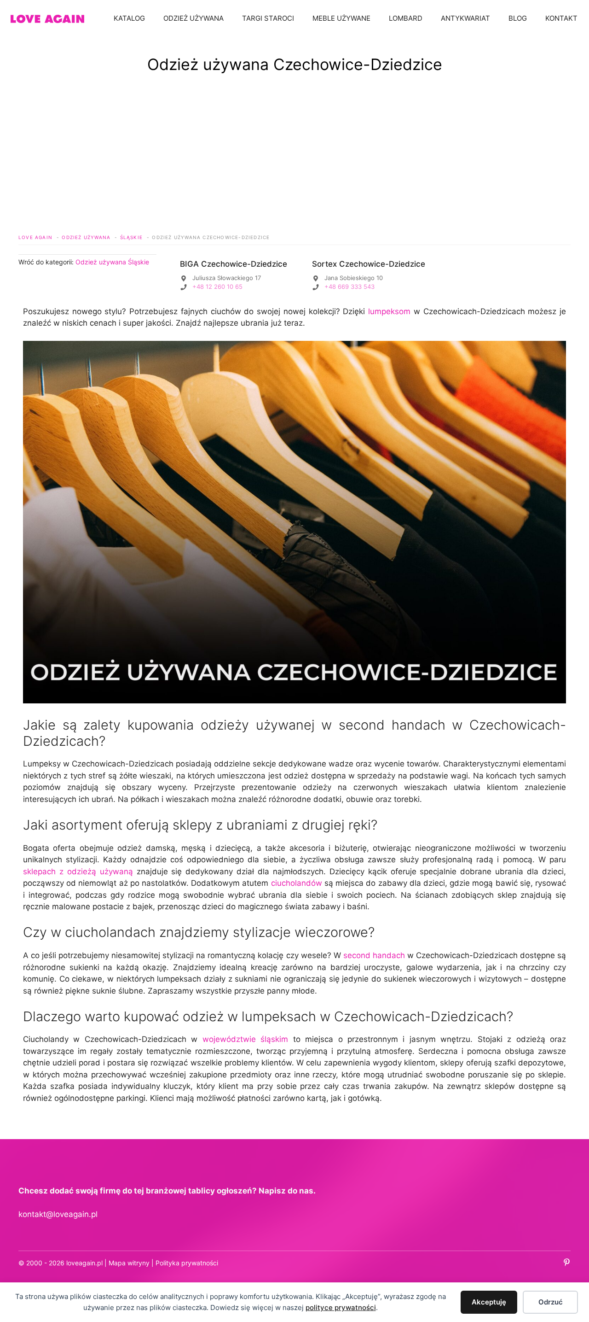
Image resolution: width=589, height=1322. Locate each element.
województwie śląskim (245, 1039)
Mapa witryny (129, 1263)
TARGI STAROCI (268, 18)
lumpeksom (389, 311)
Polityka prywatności (187, 1263)
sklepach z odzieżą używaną (78, 871)
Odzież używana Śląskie (112, 262)
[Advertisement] (294, 161)
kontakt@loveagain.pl (58, 1214)
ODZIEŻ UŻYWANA (193, 18)
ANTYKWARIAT (465, 18)
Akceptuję (489, 1302)
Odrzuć (550, 1302)
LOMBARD (405, 18)
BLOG (517, 18)
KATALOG (129, 18)
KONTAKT (561, 18)
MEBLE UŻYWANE (341, 18)
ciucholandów (296, 883)
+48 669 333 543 (349, 286)
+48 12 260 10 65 (217, 286)
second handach (374, 955)
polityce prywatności (341, 1307)
